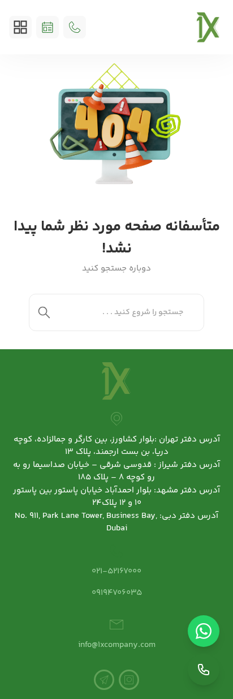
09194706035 (117, 592)
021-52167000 (116, 571)
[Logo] (208, 27)
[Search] (44, 312)
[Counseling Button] (47, 27)
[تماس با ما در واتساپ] (203, 631)
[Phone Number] (74, 27)
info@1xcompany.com (117, 644)
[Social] (129, 680)
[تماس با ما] (203, 669)
